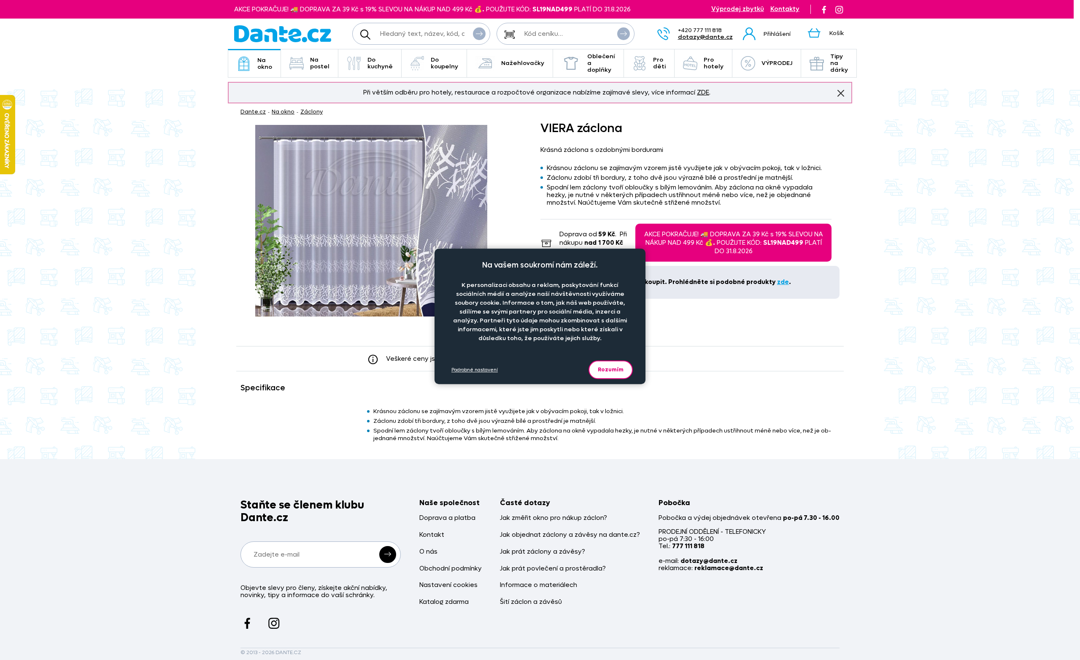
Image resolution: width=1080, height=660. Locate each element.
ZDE (703, 92)
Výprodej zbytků (737, 9)
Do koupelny (444, 63)
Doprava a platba (447, 518)
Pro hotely (714, 63)
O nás (428, 551)
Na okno (264, 63)
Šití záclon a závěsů (531, 602)
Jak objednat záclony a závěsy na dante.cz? (570, 534)
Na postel (319, 63)
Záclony (311, 111)
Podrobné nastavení (474, 370)
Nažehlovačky (522, 63)
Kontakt (431, 534)
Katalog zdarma (444, 602)
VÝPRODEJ (776, 63)
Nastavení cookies (448, 585)
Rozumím (611, 369)
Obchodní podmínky (450, 568)
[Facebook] (824, 9)
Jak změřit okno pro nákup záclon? (553, 518)
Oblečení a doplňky (601, 63)
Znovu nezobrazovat (840, 93)
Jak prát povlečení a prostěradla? (553, 568)
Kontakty (784, 9)
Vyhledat (479, 33)
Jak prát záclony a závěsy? (542, 551)
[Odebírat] (387, 554)
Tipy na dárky (839, 63)
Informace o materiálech (538, 585)
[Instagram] (839, 9)
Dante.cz (253, 111)
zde (783, 282)
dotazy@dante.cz (705, 37)
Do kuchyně (380, 63)
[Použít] (623, 33)
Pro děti (659, 63)
